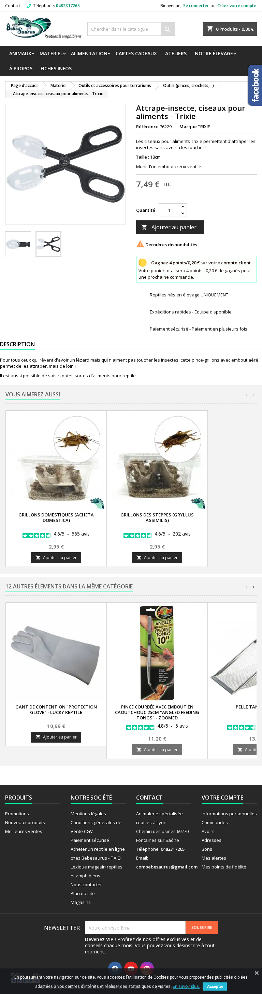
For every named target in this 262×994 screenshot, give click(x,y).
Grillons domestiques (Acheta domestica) (56, 517)
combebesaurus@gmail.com (167, 867)
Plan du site (83, 893)
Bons (207, 849)
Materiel (51, 53)
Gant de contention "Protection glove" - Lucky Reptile (56, 709)
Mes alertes (214, 858)
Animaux (20, 53)
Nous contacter (86, 884)
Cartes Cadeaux (136, 53)
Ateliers (176, 53)
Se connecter (196, 6)
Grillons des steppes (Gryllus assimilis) (157, 517)
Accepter (215, 986)
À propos (20, 68)
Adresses (211, 840)
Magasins (81, 902)
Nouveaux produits (25, 822)
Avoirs (208, 831)
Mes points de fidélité (224, 867)
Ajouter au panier (168, 227)
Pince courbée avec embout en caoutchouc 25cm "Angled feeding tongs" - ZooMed (157, 712)
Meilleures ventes (23, 831)
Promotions (17, 813)
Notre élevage (214, 53)
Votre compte (222, 797)
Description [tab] (17, 344)
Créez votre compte (236, 6)
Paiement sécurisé (90, 840)
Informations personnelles (229, 813)
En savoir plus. (186, 986)
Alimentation (89, 53)
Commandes (215, 822)
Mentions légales (88, 813)
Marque (188, 126)
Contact (12, 6)
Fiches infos (56, 68)
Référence (147, 126)
